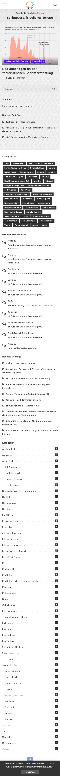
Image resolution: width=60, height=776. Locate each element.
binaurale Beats (37, 168)
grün (21, 177)
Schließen (30, 772)
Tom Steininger (28, 221)
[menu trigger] (6, 4)
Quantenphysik (31, 207)
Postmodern (11, 707)
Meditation (7, 575)
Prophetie (7, 629)
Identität (37, 181)
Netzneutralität (11, 203)
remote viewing (33, 212)
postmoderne (44, 203)
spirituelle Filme (10, 665)
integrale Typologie (12, 533)
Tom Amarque (10, 221)
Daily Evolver (10, 172)
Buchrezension (9, 503)
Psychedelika (9, 635)
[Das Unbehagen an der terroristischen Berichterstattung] (30, 46)
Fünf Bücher (8, 515)
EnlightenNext (26, 172)
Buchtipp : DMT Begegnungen (21, 121)
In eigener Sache (10, 521)
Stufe (25, 216)
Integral (49, 181)
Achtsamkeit (18, 163)
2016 (6, 163)
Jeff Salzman (10, 190)
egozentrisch (11, 677)
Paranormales (9, 611)
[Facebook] (30, 759)
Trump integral (21, 225)
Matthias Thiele (11, 199)
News (5, 599)
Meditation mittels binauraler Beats (20, 581)
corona (52, 168)
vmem (35, 225)
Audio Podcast (9, 461)
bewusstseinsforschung (15, 168)
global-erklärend (13, 683)
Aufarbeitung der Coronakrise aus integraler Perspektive (30, 247)
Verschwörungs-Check (16, 617)
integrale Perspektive (14, 185)
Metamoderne (9, 593)
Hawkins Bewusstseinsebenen (22, 347)
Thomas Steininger (40, 216)
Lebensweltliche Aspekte (17, 61)
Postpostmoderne (12, 207)
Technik (6, 725)
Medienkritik (38, 61)
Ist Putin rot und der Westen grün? (25, 273)
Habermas (32, 177)
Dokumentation (12, 671)
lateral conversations (42, 194)
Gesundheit (9, 177)
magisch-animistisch (15, 695)
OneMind (10, 78)
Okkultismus (8, 605)
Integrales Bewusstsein (38, 185)
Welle (44, 225)
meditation (27, 199)
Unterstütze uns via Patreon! (17, 106)
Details (51, 767)
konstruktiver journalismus (16, 194)
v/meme (9, 659)
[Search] (55, 4)
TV (3, 731)
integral (8, 689)
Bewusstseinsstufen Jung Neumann (20, 491)
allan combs (34, 163)
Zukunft (6, 749)
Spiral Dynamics (11, 216)
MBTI (4, 563)
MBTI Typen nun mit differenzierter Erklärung (28, 137)
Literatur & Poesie (11, 557)
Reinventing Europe (13, 212)
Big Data (6, 497)
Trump (7, 225)
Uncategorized (9, 743)
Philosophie (8, 623)
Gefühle (51, 172)
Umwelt (6, 737)
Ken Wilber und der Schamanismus (23, 399)
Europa (40, 172)
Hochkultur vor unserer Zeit (16, 181)
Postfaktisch (28, 203)
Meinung (6, 587)
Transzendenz (46, 221)
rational (8, 713)
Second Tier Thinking (13, 647)
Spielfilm (9, 719)
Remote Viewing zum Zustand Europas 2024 (30, 305)
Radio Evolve (49, 207)
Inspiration (7, 527)
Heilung (45, 177)
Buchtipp (6, 509)
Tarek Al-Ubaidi (12, 473)
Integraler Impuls (10, 539)
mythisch (9, 701)
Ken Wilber (25, 190)
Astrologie (48, 163)
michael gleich (43, 199)
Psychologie (8, 641)
